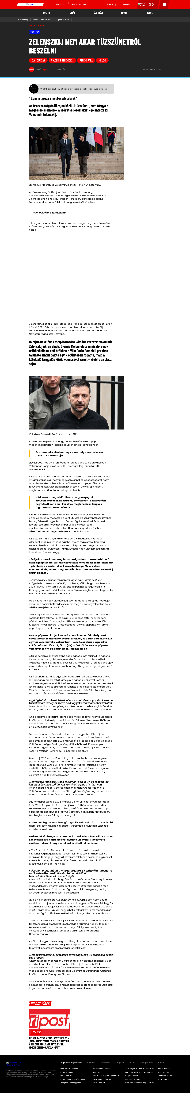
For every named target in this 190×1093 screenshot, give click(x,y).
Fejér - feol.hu (98, 1072)
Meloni (102, 60)
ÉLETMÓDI (98, 12)
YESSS (150, 12)
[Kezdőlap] (30, 4)
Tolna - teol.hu (164, 1069)
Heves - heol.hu (99, 1083)
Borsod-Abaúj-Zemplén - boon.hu (73, 1079)
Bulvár (132, 1063)
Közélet (91, 1063)
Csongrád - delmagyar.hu (70, 1083)
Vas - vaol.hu (163, 1072)
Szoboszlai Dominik (42, 19)
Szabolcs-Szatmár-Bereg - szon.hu (139, 1083)
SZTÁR (72, 12)
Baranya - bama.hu (68, 1072)
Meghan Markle (62, 19)
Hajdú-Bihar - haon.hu (102, 1079)
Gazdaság (105, 1063)
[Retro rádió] (140, 5)
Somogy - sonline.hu (133, 1079)
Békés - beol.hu (66, 1076)
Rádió (161, 1063)
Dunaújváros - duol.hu (102, 1069)
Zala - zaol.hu (163, 1079)
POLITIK (46, 12)
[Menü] (164, 4)
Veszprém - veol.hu (165, 1076)
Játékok (109, 4)
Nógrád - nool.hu (132, 1076)
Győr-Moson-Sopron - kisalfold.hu (106, 1076)
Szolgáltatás (146, 1063)
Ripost (45, 69)
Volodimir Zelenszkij (62, 60)
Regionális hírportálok (71, 1063)
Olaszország (38, 60)
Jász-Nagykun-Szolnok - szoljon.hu (139, 1069)
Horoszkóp (23, 19)
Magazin (119, 1063)
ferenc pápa (86, 60)
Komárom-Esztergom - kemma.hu (139, 1072)
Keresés (126, 4)
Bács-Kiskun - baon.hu (69, 1069)
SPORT (124, 12)
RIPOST (32, 25)
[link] (36, 1032)
